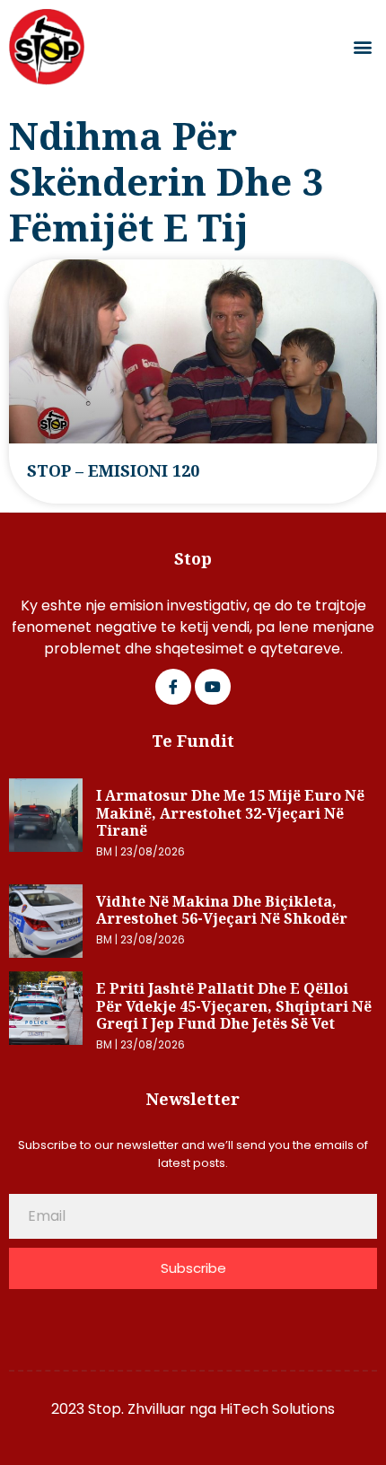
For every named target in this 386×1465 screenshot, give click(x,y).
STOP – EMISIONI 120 (113, 470)
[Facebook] (173, 687)
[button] (362, 47)
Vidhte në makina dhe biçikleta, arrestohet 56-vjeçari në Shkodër (221, 910)
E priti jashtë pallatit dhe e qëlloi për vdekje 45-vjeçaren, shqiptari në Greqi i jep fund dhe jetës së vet (234, 1005)
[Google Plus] (213, 687)
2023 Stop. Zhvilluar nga (135, 1409)
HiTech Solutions (277, 1409)
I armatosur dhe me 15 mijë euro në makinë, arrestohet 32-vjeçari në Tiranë (230, 812)
